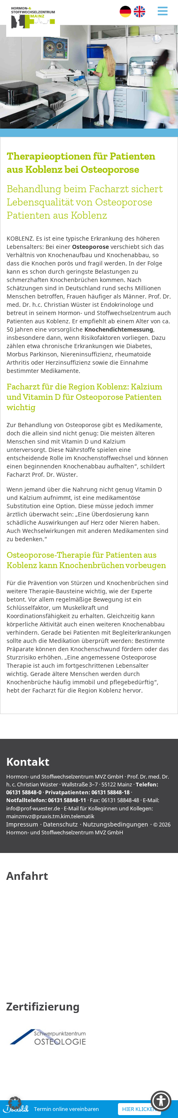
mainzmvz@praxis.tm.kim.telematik (50, 816)
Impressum (22, 824)
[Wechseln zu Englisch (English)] (139, 11)
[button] (15, 1103)
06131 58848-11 (67, 800)
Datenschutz (60, 824)
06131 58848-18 (110, 792)
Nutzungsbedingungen (115, 824)
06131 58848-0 (23, 792)
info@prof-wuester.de (33, 808)
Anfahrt (27, 876)
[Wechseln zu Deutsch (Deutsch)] (125, 11)
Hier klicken (139, 1109)
